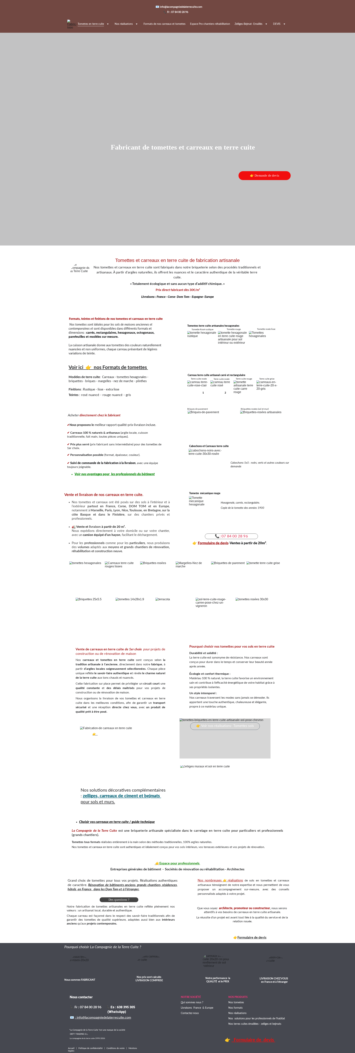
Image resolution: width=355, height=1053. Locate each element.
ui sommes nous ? (193, 1002)
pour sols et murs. (98, 802)
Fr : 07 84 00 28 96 (178, 12)
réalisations (235, 880)
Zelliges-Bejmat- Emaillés (248, 24)
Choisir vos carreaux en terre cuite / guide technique (117, 822)
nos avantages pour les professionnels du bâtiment (118, 474)
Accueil (72, 1048)
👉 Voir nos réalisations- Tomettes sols (225, 726)
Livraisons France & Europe (197, 1008)
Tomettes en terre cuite (91, 24)
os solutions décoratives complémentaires (124, 790)
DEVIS (276, 24)
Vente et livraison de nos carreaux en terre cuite (103, 495)
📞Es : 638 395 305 (120, 1007)
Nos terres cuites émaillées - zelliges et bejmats (254, 1024)
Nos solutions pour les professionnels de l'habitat (256, 1018)
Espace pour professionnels (179, 863)
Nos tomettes (236, 1002)
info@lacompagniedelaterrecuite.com (181, 7)
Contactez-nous (190, 1013)
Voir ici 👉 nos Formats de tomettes (108, 367)
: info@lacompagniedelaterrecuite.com (103, 1017)
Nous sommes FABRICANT (79, 980)
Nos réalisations (124, 24)
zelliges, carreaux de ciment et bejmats (122, 796)
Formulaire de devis (213, 543)
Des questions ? (119, 899)
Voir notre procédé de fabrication (120, 734)
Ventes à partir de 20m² (248, 543)
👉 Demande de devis (264, 175)
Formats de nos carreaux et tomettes (164, 24)
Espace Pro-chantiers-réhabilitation (210, 24)
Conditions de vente (115, 1048)
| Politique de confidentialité (89, 1048)
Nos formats (235, 1008)
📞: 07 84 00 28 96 (231, 536)
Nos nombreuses (210, 880)
